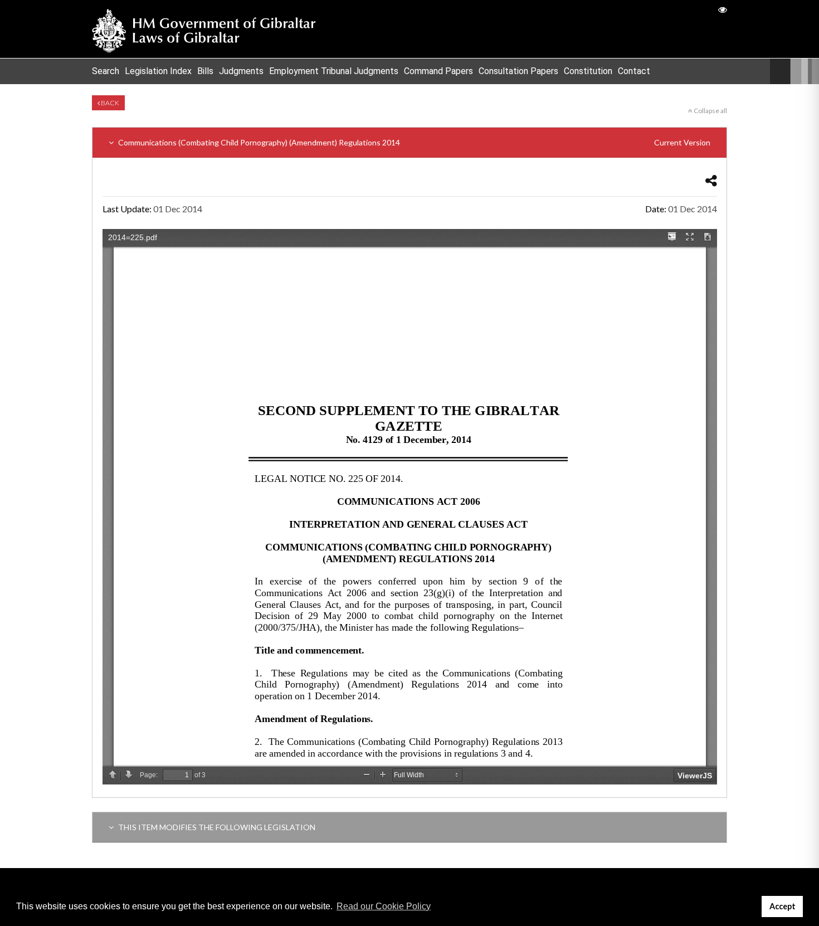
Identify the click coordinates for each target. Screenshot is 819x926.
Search (105, 71)
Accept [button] (782, 906)
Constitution (588, 71)
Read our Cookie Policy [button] (384, 906)
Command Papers (438, 71)
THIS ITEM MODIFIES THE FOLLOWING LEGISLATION (215, 827)
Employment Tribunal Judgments (333, 71)
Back (109, 103)
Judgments (241, 71)
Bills (205, 71)
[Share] (711, 180)
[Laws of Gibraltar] (204, 29)
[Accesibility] (722, 9)
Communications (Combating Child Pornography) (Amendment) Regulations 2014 (413, 142)
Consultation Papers (518, 71)
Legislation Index (158, 71)
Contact (634, 71)
